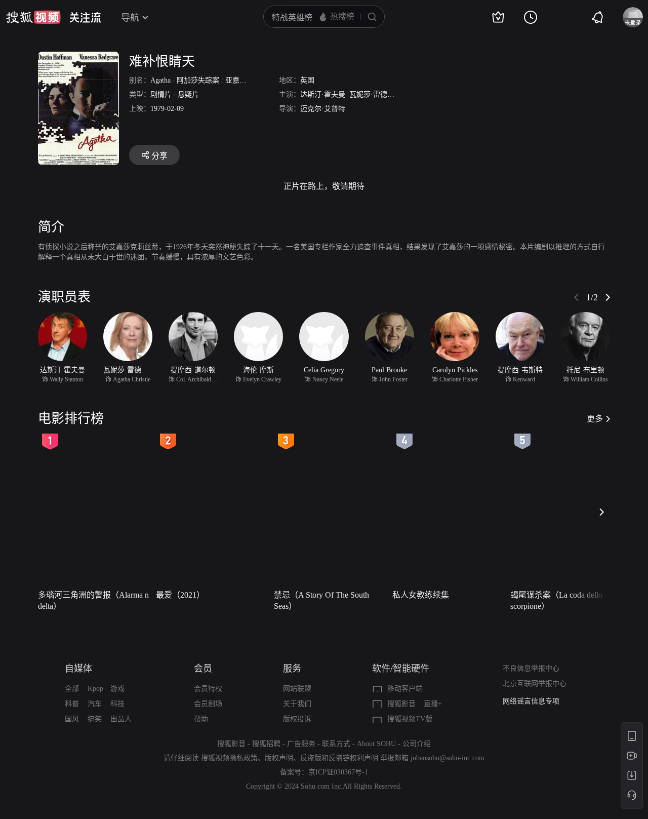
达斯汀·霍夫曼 (322, 94)
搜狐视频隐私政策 (229, 758)
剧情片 (161, 94)
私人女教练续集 (420, 595)
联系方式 (336, 744)
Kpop (95, 688)
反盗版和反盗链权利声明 (339, 758)
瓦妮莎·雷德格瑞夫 (379, 94)
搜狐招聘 (266, 744)
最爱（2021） (180, 595)
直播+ (433, 704)
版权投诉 (297, 719)
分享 (159, 155)
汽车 (95, 704)
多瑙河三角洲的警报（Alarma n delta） (93, 600)
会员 (203, 669)
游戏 (117, 688)
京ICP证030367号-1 (338, 772)
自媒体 (78, 669)
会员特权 (208, 688)
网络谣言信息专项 (531, 701)
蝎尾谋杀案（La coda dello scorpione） (556, 600)
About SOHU (376, 744)
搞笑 (95, 719)
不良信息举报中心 (531, 668)
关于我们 (297, 704)
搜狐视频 (33, 17)
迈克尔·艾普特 (322, 108)
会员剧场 (208, 704)
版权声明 (279, 758)
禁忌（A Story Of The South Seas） (321, 600)
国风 (72, 719)
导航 (130, 17)
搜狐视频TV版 (409, 719)
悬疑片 (188, 94)
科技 (117, 704)
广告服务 (301, 744)
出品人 (121, 719)
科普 (72, 704)
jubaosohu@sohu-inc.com (447, 758)
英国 (307, 80)
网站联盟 (297, 688)
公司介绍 (416, 744)
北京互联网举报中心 (534, 683)
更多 (595, 418)
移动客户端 (405, 688)
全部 (72, 688)
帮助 (201, 719)
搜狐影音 (401, 704)
